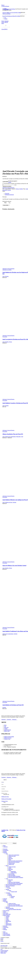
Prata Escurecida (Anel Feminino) (15, 860)
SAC (5, 802)
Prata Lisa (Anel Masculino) (14, 904)
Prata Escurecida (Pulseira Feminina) (13, 884)
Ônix (7, 922)
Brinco (7, 865)
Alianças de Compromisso (10, 436)
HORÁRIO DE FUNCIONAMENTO (12, 810)
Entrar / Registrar (6, 935)
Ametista (7, 916)
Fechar (2, 938)
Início (3, 9)
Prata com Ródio (11, 875)
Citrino (7, 917)
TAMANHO (5, 181)
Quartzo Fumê (14, 891)
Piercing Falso (11, 873)
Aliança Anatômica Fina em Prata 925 (12, 434)
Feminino (7, 9)
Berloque (13, 896)
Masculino (18, 436)
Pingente (10, 895)
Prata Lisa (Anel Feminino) (14, 862)
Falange (10, 857)
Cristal (7, 918)
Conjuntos (8, 892)
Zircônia (13, 9)
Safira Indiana (14, 872)
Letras (9, 888)
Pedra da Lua (8, 923)
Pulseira (7, 889)
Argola (9, 868)
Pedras (9, 859)
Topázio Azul (11, 864)
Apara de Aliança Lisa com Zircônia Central (11, 12)
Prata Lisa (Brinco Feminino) (14, 876)
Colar (7, 878)
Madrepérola (8, 921)
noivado (9, 190)
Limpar (9, 182)
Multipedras (13, 871)
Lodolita (7, 920)
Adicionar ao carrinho (7, 186)
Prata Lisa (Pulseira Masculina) (14, 909)
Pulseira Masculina (9, 908)
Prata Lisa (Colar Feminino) (14, 882)
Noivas (17, 188)
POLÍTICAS (6, 794)
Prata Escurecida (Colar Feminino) (15, 883)
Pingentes (8, 886)
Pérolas (9, 894)
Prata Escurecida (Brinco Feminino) (15, 877)
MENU (5, 779)
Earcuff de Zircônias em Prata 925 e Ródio (11, 16)
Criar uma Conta (4, 945)
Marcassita (10, 858)
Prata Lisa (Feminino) (10, 885)
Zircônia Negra (11, 863)
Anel (10, 9)
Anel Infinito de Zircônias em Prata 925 (13, 705)
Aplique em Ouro (8, 502)
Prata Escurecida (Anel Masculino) (15, 905)
